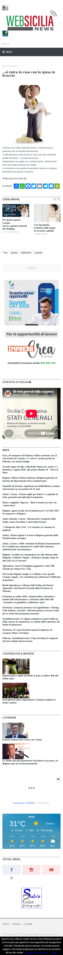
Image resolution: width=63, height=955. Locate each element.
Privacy (16, 924)
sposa (14, 252)
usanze (38, 252)
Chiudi (54, 952)
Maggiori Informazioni (36, 952)
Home (5, 924)
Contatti (28, 924)
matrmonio (26, 252)
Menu (8, 52)
